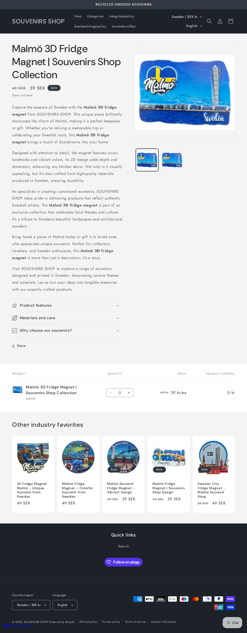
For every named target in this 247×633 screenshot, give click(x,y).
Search (123, 546)
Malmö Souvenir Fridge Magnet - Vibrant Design (121, 488)
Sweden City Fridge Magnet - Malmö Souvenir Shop (211, 490)
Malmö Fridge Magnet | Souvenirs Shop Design (168, 488)
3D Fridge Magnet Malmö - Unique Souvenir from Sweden (32, 490)
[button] (209, 21)
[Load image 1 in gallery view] (147, 160)
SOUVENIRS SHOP (36, 622)
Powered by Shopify (62, 622)
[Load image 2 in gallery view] (172, 160)
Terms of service (135, 622)
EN (6, 625)
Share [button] (21, 345)
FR (19, 625)
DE (24, 625)
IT (30, 625)
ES (13, 625)
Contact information (164, 622)
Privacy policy (111, 622)
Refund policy (88, 622)
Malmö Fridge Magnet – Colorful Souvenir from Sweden (77, 490)
